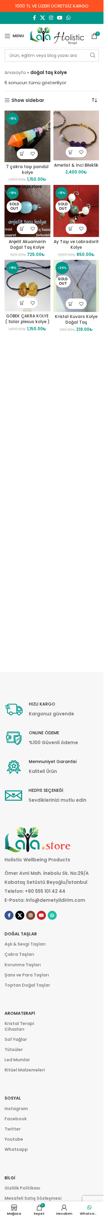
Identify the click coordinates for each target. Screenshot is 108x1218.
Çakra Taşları (19, 954)
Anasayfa (15, 72)
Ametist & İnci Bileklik (76, 165)
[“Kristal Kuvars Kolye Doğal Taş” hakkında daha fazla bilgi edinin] (71, 304)
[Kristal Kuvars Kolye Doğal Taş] (76, 286)
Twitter (12, 1129)
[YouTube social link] (59, 17)
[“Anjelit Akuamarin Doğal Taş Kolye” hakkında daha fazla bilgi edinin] (22, 229)
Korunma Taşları (22, 965)
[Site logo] (57, 35)
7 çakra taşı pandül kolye (27, 169)
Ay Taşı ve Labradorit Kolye (76, 244)
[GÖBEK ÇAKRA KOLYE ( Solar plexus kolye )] (27, 285)
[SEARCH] (92, 55)
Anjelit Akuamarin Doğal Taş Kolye (27, 244)
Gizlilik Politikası (22, 1188)
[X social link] (42, 17)
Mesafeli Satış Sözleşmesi (33, 1198)
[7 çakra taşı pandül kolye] (27, 136)
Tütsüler (13, 1050)
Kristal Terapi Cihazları (19, 1026)
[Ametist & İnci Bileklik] (76, 135)
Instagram (16, 1109)
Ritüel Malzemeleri (24, 1070)
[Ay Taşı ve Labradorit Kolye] (76, 211)
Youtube (13, 1139)
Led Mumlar (17, 1060)
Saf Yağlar (15, 1039)
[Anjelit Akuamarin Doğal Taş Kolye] (27, 211)
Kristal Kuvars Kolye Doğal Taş (76, 319)
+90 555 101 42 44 (45, 891)
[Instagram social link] (51, 17)
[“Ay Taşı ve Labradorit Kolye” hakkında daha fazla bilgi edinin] (71, 229)
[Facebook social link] (34, 17)
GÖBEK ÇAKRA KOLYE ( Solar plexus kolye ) (27, 319)
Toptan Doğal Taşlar (27, 985)
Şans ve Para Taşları (26, 975)
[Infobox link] (39, 709)
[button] (22, 154)
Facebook (15, 1119)
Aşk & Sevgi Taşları (25, 944)
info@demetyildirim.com (55, 900)
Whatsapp (16, 1149)
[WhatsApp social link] (68, 17)
